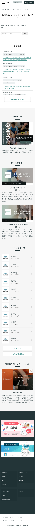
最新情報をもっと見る (17, 99)
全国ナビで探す (9, 517)
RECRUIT (23, 481)
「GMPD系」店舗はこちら (17, 148)
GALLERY (23, 476)
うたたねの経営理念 (17, 354)
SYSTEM (7, 476)
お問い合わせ (21, 491)
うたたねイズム (5, 491)
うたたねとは (17, 348)
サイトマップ (21, 495)
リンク (3, 495)
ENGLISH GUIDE (6, 499)
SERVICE (23, 472)
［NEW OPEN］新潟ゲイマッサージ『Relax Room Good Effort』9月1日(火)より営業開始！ (16, 72)
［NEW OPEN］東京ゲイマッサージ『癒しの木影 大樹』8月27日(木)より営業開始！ (17, 59)
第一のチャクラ (17, 392)
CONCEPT (7, 472)
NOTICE (6, 485)
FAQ (6, 481)
